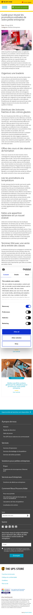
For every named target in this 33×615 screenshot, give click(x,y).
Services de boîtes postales (12, 455)
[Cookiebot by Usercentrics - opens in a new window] (23, 269)
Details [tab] (16, 274)
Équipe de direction (9, 430)
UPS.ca (2, 597)
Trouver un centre (21, 7)
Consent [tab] (6, 274)
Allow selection (16, 338)
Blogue (5, 466)
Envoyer (16, 556)
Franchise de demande (8, 574)
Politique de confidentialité (9, 577)
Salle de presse (8, 433)
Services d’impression (10, 448)
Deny (16, 344)
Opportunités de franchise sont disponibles (15, 412)
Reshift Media (28, 612)
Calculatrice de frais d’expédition (13, 502)
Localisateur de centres (10, 505)
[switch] (28, 312)
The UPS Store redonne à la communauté (16, 437)
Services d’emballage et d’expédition (14, 451)
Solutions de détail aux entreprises (14, 482)
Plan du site (5, 583)
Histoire (5, 427)
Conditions (5, 580)
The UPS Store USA (8, 597)
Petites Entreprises (14, 27)
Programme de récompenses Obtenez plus (15, 470)
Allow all (16, 332)
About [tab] (27, 274)
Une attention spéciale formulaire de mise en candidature (14, 497)
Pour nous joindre (9, 493)
